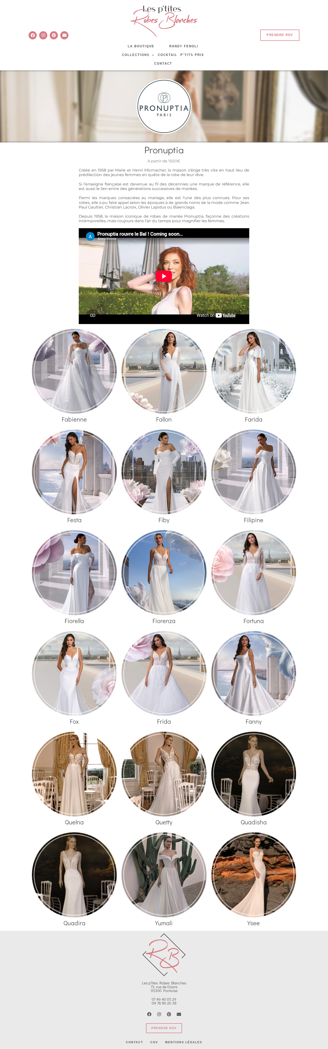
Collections (136, 55)
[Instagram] (43, 35)
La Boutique (141, 46)
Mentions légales (183, 1042)
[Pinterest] (54, 35)
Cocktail (167, 55)
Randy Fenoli (183, 46)
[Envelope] (64, 35)
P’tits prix (192, 55)
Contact (163, 63)
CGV (154, 1042)
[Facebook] (33, 35)
